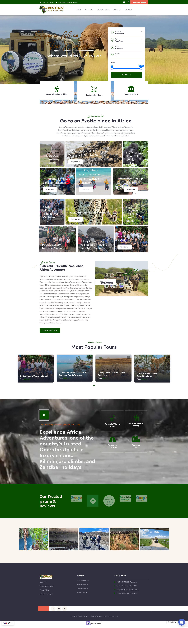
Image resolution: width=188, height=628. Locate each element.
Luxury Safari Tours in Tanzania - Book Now (113, 373)
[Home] (51, 9)
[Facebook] (124, 2)
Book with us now (50, 330)
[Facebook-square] (58, 608)
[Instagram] (128, 2)
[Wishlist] (50, 357)
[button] (148, 91)
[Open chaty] (181, 622)
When (117, 46)
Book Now (83, 56)
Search (128, 75)
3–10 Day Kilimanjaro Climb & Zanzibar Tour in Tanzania (73, 373)
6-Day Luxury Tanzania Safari (33, 376)
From (22, 379)
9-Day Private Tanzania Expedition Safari (148, 374)
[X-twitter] (53, 608)
